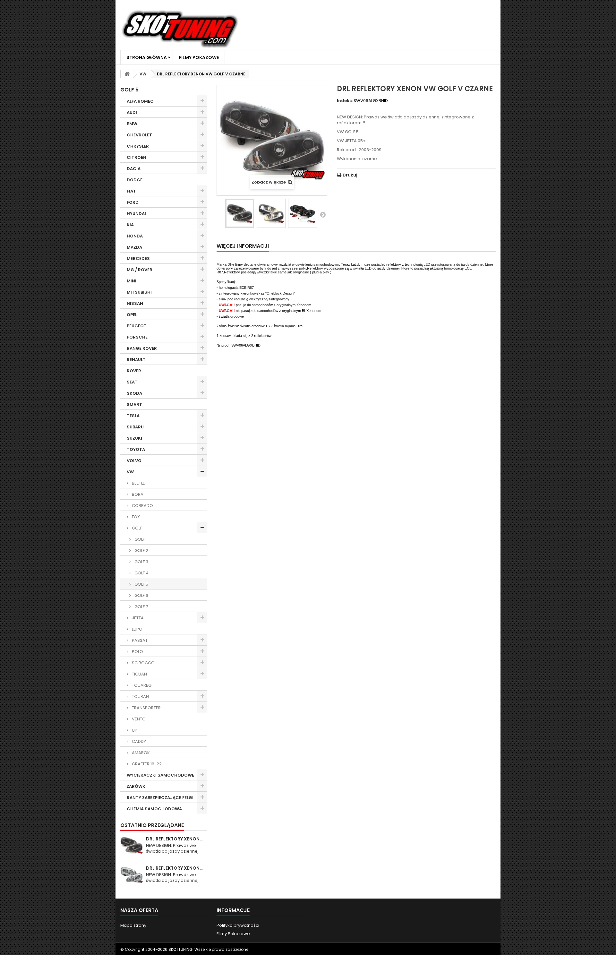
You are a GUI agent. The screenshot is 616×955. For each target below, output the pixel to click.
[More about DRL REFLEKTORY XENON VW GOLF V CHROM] (131, 874)
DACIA (134, 169)
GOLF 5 (140, 584)
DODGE (134, 180)
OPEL (132, 315)
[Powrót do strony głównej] (127, 74)
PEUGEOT (137, 326)
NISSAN (135, 303)
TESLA (133, 416)
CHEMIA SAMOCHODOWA (154, 809)
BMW (132, 124)
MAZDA (134, 247)
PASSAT (139, 640)
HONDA (135, 236)
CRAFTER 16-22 (146, 764)
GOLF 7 (140, 607)
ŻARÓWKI (137, 786)
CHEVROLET (139, 135)
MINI (131, 281)
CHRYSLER (138, 146)
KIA (130, 225)
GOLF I (140, 539)
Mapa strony (133, 925)
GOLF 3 (140, 562)
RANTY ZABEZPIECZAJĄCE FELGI (160, 798)
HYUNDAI (136, 214)
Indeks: (345, 101)
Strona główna (146, 57)
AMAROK (140, 753)
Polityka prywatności (238, 925)
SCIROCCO (143, 663)
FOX (135, 517)
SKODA (134, 393)
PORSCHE (137, 337)
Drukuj (350, 175)
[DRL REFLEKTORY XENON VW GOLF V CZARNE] (240, 213)
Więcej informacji (243, 246)
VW (130, 472)
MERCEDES (138, 258)
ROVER (134, 371)
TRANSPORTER (146, 708)
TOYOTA (136, 449)
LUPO (136, 629)
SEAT (132, 382)
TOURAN (140, 696)
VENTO (138, 719)
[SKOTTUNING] (179, 29)
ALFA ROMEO (140, 101)
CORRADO (142, 506)
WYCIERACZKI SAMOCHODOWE (160, 775)
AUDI (132, 112)
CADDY (138, 741)
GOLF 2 (140, 550)
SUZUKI (134, 438)
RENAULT (136, 360)
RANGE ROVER (142, 348)
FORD (133, 202)
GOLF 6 (140, 595)
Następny (323, 214)
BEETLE (138, 483)
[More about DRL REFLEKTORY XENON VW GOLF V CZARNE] (131, 845)
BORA (137, 494)
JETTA (137, 618)
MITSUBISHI (139, 292)
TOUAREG (141, 685)
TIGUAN (139, 674)
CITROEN (136, 157)
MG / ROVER (139, 270)
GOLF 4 (141, 573)
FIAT (131, 191)
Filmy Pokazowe (199, 57)
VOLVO (134, 461)
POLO (137, 652)
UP (134, 730)
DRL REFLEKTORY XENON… (174, 839)
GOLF (136, 528)
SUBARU (135, 427)
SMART (134, 404)
